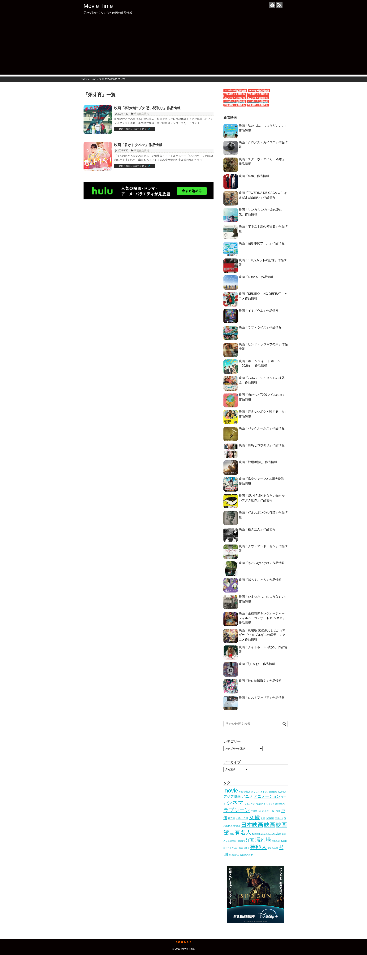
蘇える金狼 (273, 848)
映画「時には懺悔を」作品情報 (260, 680)
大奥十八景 (242, 818)
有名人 (243, 832)
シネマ (235, 802)
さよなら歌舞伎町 (268, 792)
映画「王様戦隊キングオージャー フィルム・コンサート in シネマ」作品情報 (262, 618)
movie (230, 790)
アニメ (247, 796)
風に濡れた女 (246, 855)
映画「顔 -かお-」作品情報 (257, 664)
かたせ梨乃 (244, 791)
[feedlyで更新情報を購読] (272, 5)
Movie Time (98, 6)
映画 (269, 825)
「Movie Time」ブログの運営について (103, 78)
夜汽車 (231, 818)
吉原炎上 (266, 811)
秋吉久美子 (244, 848)
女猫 (263, 818)
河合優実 (241, 841)
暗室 (232, 833)
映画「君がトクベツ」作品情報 (138, 145)
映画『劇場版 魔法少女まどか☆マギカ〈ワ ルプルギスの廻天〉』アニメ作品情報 (262, 635)
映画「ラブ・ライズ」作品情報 (260, 327)
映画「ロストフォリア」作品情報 (262, 697)
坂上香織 (276, 811)
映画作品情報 (141, 113)
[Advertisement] (183, 48)
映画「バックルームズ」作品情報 (262, 428)
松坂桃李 (256, 833)
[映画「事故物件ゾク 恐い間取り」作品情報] (98, 119)
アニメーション (267, 796)
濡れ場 (263, 840)
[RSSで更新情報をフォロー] (279, 5)
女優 (254, 817)
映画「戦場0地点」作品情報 (258, 462)
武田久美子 (275, 833)
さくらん (255, 792)
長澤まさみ (234, 855)
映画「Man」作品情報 (254, 176)
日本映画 (252, 825)
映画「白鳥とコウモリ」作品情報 (262, 445)
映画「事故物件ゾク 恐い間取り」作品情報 (147, 108)
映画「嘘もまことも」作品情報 (260, 579)
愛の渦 (236, 826)
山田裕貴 (270, 818)
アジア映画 (232, 796)
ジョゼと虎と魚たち (275, 804)
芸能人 (258, 847)
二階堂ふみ (256, 811)
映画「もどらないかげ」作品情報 (262, 563)
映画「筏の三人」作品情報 (257, 529)
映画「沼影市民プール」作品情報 (262, 243)
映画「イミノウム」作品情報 (258, 310)
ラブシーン (236, 810)
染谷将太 (265, 833)
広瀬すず (279, 818)
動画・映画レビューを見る (132, 129)
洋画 (250, 840)
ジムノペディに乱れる (255, 804)
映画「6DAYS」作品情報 (256, 277)
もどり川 (282, 792)
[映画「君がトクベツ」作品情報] (98, 156)
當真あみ (276, 841)
